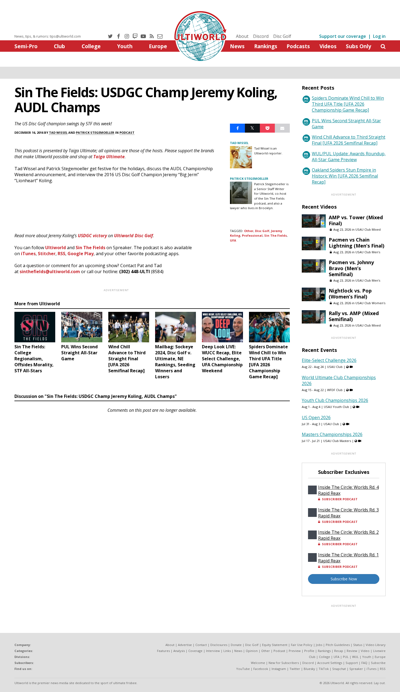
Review (352, 651)
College (91, 46)
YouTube (243, 669)
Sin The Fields (90, 248)
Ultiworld (55, 248)
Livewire (379, 651)
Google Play (80, 254)
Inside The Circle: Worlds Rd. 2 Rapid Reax (348, 535)
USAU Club (335, 367)
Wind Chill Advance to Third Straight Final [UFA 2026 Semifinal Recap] (348, 140)
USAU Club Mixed (368, 229)
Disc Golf (282, 36)
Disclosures (218, 645)
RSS (61, 254)
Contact (201, 645)
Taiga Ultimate (109, 157)
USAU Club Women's (370, 303)
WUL (355, 657)
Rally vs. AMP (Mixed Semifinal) (354, 316)
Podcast (126, 132)
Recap (338, 651)
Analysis (179, 651)
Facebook (260, 669)
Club (59, 46)
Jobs (319, 645)
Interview (213, 651)
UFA (233, 240)
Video (365, 651)
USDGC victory (92, 236)
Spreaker (356, 669)
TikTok (324, 669)
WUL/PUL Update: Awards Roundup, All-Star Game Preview (349, 157)
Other (248, 231)
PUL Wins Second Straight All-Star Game (346, 124)
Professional (252, 235)
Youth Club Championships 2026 (335, 400)
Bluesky (309, 669)
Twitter (295, 669)
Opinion (252, 651)
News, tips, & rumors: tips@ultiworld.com (47, 36)
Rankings (265, 46)
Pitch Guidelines (338, 645)
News (237, 46)
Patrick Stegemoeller (95, 132)
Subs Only (358, 46)
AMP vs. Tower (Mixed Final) (356, 220)
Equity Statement (274, 645)
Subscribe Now (344, 578)
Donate (236, 645)
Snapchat (339, 669)
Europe (158, 46)
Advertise (185, 645)
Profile (309, 651)
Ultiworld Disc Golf (133, 236)
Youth (125, 46)
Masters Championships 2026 (332, 434)
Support (352, 663)
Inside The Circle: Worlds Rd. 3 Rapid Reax (348, 513)
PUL (346, 657)
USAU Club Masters (337, 441)
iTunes (28, 254)
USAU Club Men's (367, 252)
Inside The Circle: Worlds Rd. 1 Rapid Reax (348, 558)
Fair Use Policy (301, 645)
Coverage (195, 651)
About (242, 36)
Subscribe (378, 663)
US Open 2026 (316, 417)
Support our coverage (342, 36)
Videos (328, 46)
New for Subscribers (284, 663)
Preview (295, 651)
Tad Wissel (58, 132)
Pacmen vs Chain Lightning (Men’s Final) (356, 242)
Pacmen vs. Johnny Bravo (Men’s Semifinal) (351, 268)
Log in (379, 36)
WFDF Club (335, 390)
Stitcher (47, 254)
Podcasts (298, 46)
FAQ (364, 663)
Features (163, 651)
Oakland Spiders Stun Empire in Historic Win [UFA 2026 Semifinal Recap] (345, 176)
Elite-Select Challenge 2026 (329, 360)
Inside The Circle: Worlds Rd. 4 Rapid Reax (348, 490)
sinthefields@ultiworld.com (50, 272)
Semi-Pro (26, 46)
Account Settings (329, 663)
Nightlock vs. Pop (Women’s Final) (350, 293)
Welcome (258, 663)
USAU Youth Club (336, 407)
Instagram (279, 669)
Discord (261, 36)
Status (357, 645)
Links (227, 651)
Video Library (376, 645)
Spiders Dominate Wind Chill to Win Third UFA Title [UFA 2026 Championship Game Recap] (348, 104)
